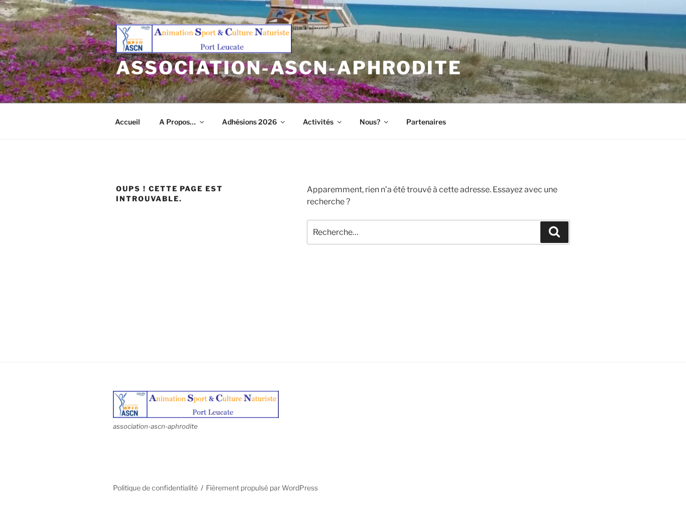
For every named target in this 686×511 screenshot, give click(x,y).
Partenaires (426, 121)
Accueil (127, 121)
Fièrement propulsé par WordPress (262, 487)
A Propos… (177, 121)
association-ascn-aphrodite (289, 68)
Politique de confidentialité (155, 487)
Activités (318, 121)
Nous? (370, 121)
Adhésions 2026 (249, 121)
